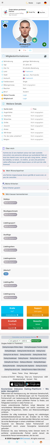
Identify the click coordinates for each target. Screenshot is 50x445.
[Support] (40, 442)
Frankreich (29, 71)
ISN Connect (25, 438)
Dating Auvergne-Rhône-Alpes (13, 347)
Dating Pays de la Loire (12, 369)
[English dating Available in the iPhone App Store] (17, 383)
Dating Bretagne (10, 351)
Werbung (20, 377)
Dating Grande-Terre (39, 354)
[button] (2, 2)
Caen (27, 75)
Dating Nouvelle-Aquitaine (25, 366)
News (14, 373)
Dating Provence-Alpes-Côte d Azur (33, 369)
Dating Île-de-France (11, 362)
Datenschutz (38, 377)
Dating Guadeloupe (10, 358)
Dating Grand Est (25, 354)
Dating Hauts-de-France (38, 358)
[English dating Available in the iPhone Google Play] (32, 383)
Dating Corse (41, 351)
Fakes (20, 373)
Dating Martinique (40, 362)
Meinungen (34, 373)
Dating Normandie (9, 366)
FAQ (35, 379)
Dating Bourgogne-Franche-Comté (36, 347)
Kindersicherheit (19, 379)
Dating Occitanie (41, 366)
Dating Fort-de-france (11, 354)
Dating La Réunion (26, 362)
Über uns (28, 377)
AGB (46, 377)
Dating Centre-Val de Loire (26, 351)
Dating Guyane (23, 358)
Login (38, 3)
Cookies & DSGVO (8, 377)
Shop (26, 373)
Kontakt (29, 379)
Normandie (34, 75)
